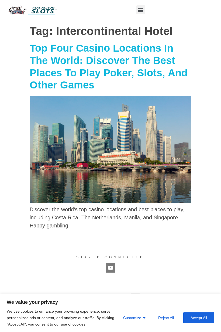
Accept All (199, 318)
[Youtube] (110, 268)
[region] (110, 313)
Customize (132, 318)
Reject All (166, 318)
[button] (140, 9)
